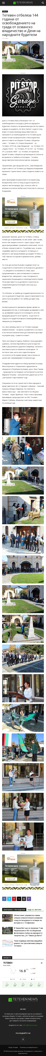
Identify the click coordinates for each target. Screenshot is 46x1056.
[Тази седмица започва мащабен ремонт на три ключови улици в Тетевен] (7, 943)
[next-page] (24, 951)
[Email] (19, 899)
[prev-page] (21, 951)
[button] (3, 3)
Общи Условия (13, 1047)
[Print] (24, 899)
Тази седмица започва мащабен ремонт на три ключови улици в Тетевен (28, 943)
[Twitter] (9, 899)
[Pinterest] (14, 899)
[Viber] (29, 899)
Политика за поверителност (29, 1047)
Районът (5, 11)
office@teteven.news (30, 1025)
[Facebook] (4, 899)
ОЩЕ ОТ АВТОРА (34, 910)
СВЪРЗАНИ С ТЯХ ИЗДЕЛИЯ (14, 910)
